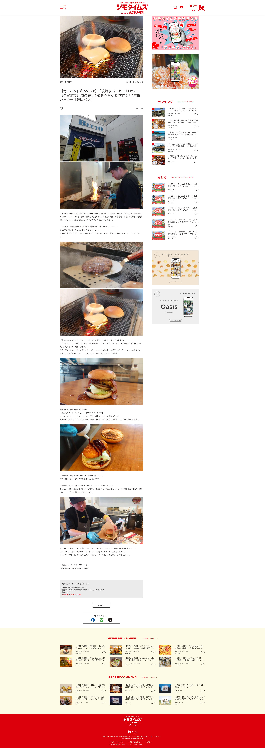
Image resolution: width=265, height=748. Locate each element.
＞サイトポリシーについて (136, 744)
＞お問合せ (148, 742)
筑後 (61, 82)
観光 (176, 113)
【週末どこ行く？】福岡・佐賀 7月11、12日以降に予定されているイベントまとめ (140, 699)
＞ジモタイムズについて (116, 742)
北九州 (126, 663)
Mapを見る (101, 605)
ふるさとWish (178, 149)
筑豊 (77, 651)
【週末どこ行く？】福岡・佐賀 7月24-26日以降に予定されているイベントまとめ (139, 687)
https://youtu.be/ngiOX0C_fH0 (71, 594)
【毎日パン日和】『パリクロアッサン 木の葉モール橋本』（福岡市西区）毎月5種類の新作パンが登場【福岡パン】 (140, 648)
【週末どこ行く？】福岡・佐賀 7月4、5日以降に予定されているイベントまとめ (190, 699)
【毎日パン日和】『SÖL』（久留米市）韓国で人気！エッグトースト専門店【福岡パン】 (91, 687)
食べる (128, 82)
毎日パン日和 (138, 82)
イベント (173, 189)
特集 (179, 113)
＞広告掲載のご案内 (134, 742)
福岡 (169, 113)
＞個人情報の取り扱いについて (118, 744)
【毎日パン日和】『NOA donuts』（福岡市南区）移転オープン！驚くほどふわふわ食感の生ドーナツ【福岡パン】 (91, 660)
